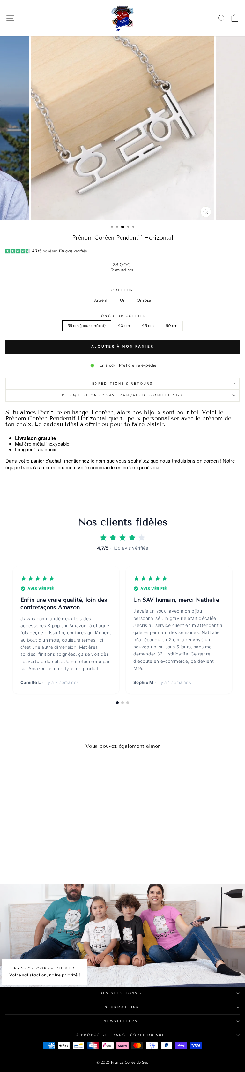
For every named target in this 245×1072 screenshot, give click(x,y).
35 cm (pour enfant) (87, 325)
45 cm (148, 325)
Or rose (144, 299)
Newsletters (121, 1021)
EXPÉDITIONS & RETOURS (122, 383)
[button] (117, 702)
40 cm (124, 325)
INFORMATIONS (121, 1007)
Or (122, 299)
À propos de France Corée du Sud (121, 1035)
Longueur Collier (122, 316)
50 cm (172, 325)
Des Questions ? (121, 993)
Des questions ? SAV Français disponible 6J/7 (122, 395)
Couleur (122, 290)
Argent (101, 299)
